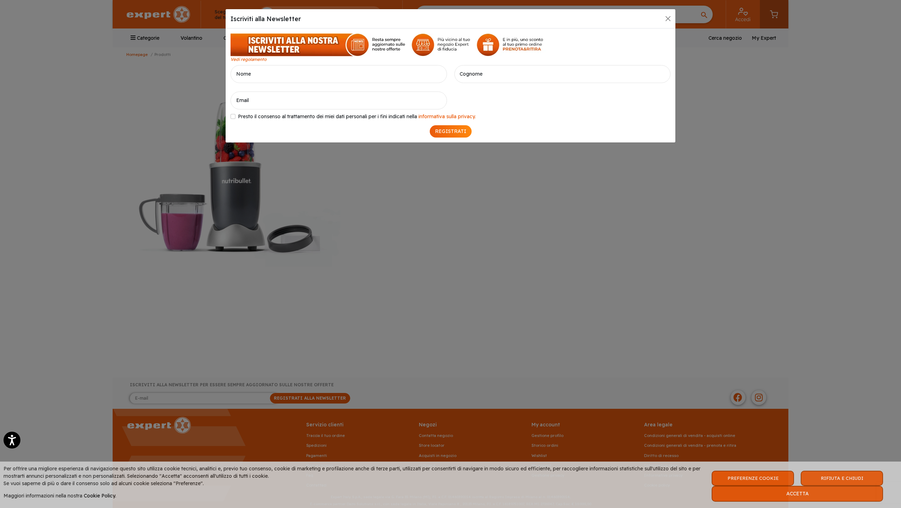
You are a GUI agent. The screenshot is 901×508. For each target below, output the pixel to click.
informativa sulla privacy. (447, 116)
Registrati (450, 131)
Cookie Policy (99, 496)
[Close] (668, 19)
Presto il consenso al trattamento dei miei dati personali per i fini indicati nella (357, 116)
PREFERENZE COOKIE (753, 478)
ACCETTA (797, 493)
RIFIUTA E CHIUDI (842, 478)
